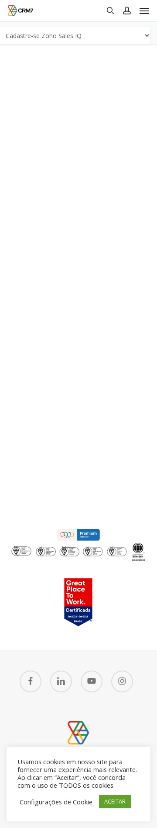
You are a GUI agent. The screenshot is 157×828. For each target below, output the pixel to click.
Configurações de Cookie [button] (56, 802)
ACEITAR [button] (115, 801)
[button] (144, 10)
